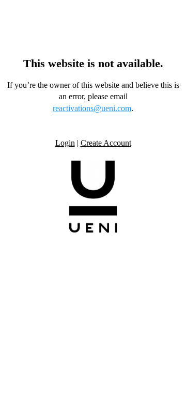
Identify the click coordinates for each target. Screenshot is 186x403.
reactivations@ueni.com (92, 108)
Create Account (106, 142)
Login (65, 142)
